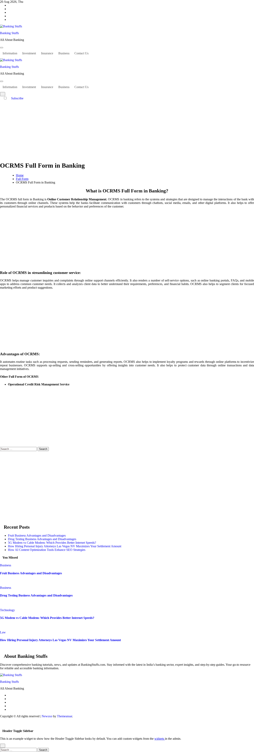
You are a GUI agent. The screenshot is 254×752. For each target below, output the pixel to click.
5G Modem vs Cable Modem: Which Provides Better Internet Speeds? (52, 542)
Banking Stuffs (9, 33)
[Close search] (2, 746)
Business (63, 53)
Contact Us (81, 53)
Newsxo (47, 716)
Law (3, 632)
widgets (159, 738)
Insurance (47, 53)
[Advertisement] (127, 130)
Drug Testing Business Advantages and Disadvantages (42, 539)
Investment (29, 53)
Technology (7, 610)
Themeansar (64, 716)
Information (10, 53)
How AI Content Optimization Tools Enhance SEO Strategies (46, 549)
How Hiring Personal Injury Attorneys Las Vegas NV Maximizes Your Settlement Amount (64, 546)
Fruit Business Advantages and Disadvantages (37, 535)
